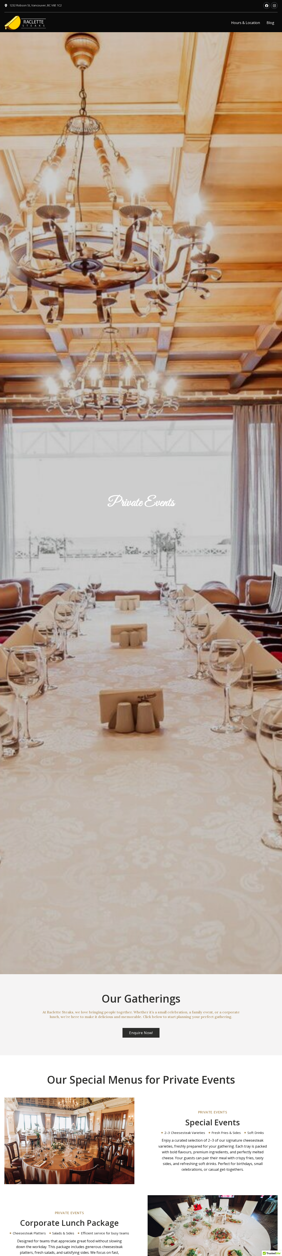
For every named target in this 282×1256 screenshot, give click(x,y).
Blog (270, 22)
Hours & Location (245, 22)
